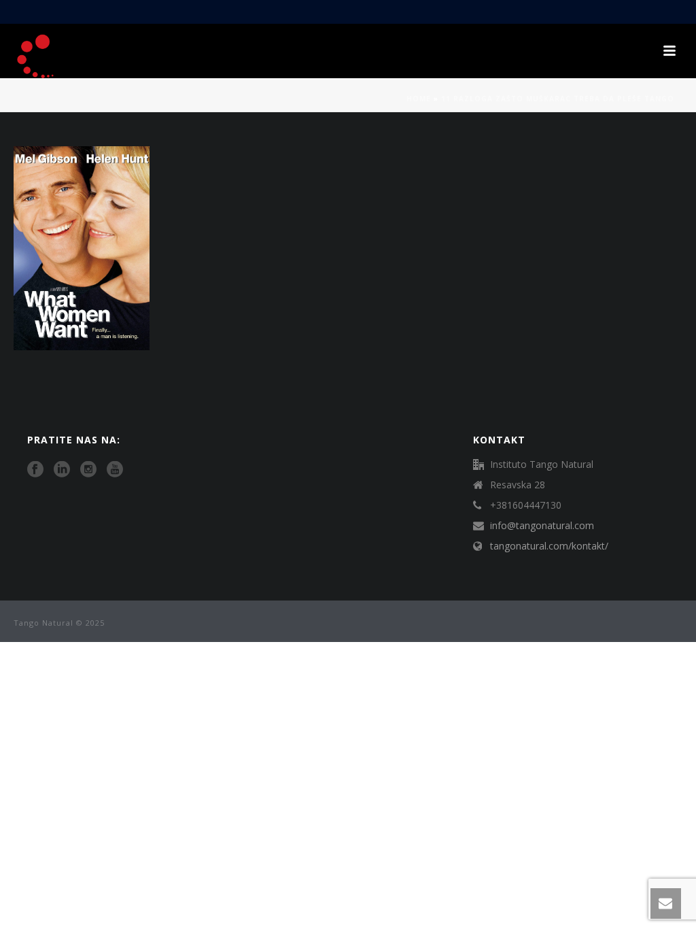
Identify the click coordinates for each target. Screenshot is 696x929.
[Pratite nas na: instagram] (88, 470)
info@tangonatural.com (542, 526)
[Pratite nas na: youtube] (115, 470)
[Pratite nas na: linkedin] (62, 470)
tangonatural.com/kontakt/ (549, 546)
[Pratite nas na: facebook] (35, 470)
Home (418, 98)
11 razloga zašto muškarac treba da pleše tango (557, 98)
